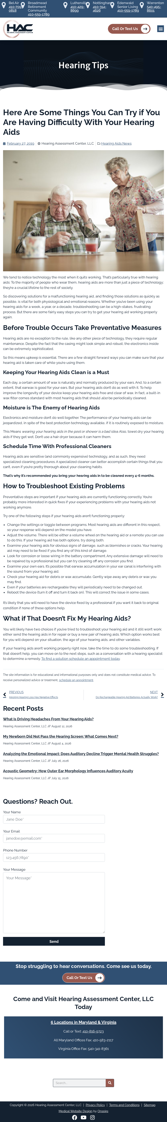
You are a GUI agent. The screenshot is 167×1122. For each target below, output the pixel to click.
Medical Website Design (75, 1111)
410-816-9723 (93, 1031)
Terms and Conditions (124, 1105)
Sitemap (149, 1105)
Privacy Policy (95, 1105)
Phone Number (15, 850)
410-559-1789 (38, 14)
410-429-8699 (77, 8)
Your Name (12, 812)
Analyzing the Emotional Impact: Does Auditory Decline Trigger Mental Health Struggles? (81, 754)
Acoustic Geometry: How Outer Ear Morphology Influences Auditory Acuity (68, 771)
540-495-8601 (154, 8)
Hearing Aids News (116, 143)
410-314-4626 (99, 8)
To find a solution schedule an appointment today (80, 659)
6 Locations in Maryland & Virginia (83, 1022)
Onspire (103, 1111)
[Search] (110, 1083)
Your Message (14, 869)
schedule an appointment (76, 680)
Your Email (11, 831)
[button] (160, 28)
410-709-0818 (16, 8)
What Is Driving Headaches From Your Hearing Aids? (48, 719)
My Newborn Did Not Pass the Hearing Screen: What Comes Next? (60, 736)
